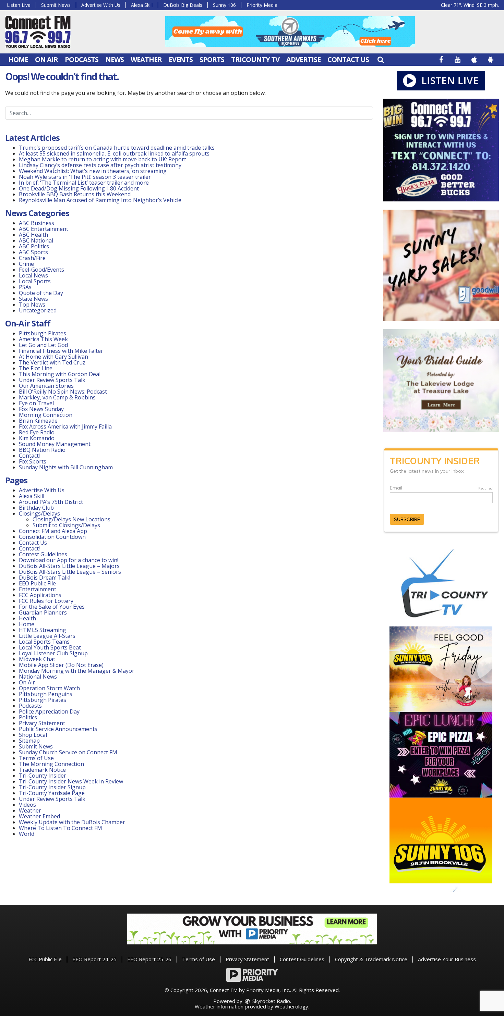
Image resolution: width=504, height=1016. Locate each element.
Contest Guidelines (43, 554)
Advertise (303, 59)
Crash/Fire (32, 258)
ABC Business (36, 223)
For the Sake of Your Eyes (52, 606)
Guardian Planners (43, 612)
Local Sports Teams (44, 641)
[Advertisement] (290, 31)
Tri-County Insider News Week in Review (71, 781)
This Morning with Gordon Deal (59, 374)
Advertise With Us (100, 5)
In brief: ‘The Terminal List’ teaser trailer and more (84, 182)
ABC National (36, 240)
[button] (380, 59)
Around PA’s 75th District (51, 502)
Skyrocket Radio (270, 1001)
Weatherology (291, 1006)
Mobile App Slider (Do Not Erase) (61, 665)
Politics (28, 717)
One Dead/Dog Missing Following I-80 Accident (79, 188)
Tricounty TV (255, 59)
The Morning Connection (51, 764)
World (26, 834)
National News (38, 676)
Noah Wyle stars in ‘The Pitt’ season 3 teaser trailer (85, 177)
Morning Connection (45, 415)
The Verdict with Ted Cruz (52, 362)
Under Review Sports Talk (52, 380)
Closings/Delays (39, 513)
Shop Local (33, 735)
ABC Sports (33, 252)
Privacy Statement (42, 723)
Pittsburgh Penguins (45, 694)
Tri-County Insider (42, 775)
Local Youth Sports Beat (50, 647)
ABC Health (33, 234)
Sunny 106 (224, 5)
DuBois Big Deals (182, 5)
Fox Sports (32, 461)
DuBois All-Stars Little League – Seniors (70, 571)
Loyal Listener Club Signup (53, 653)
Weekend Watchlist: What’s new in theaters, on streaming (93, 171)
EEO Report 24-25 (94, 959)
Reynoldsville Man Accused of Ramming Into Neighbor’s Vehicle (100, 200)
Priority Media (262, 5)
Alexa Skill (142, 5)
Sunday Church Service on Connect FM (68, 752)
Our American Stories (46, 385)
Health (27, 618)
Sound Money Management (55, 444)
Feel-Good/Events (41, 269)
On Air (46, 59)
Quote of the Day (41, 293)
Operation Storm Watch (49, 688)
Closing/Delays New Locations (71, 519)
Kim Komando (37, 438)
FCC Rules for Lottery (46, 601)
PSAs (25, 287)
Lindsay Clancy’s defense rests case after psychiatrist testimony (100, 165)
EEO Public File (37, 583)
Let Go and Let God (43, 345)
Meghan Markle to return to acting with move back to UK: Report (102, 159)
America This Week (43, 339)
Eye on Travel (36, 403)
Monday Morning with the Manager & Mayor (76, 670)
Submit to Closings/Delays (66, 525)
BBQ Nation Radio (42, 450)
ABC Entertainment (43, 229)
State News (33, 298)
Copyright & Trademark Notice (371, 959)
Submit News (56, 5)
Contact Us (348, 59)
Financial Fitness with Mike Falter (61, 351)
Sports (212, 59)
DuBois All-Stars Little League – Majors (69, 566)
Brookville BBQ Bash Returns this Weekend (75, 194)
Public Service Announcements (58, 729)
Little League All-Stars (47, 636)
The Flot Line (35, 368)
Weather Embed (39, 816)
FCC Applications (40, 595)
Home (18, 59)
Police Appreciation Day (49, 711)
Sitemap (29, 740)
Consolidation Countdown (52, 537)
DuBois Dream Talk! (44, 577)
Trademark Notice (42, 769)
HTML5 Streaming (42, 630)
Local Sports (35, 281)
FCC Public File (45, 959)
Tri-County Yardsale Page (52, 793)
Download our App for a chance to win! (68, 560)
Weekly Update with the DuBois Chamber (72, 822)
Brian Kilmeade (38, 420)
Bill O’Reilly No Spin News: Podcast (63, 391)
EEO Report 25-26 (149, 959)
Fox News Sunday (41, 409)
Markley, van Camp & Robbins (57, 397)
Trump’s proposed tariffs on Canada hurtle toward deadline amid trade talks (117, 147)
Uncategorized (38, 310)
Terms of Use (36, 758)
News (114, 59)
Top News (32, 304)
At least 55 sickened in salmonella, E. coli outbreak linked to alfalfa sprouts (114, 153)
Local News (33, 275)
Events (181, 59)
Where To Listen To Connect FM (60, 828)
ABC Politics (34, 246)
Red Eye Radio (37, 432)
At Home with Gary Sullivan (53, 356)
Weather (146, 59)
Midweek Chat (37, 659)
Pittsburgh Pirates (42, 333)
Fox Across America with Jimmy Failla (65, 426)
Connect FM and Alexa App (53, 531)
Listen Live (19, 5)
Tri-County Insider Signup (52, 787)
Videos (27, 804)
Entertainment (37, 589)
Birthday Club (36, 507)
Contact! (29, 455)
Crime (26, 264)
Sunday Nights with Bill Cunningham (66, 467)
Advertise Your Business (447, 959)
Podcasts (81, 59)
